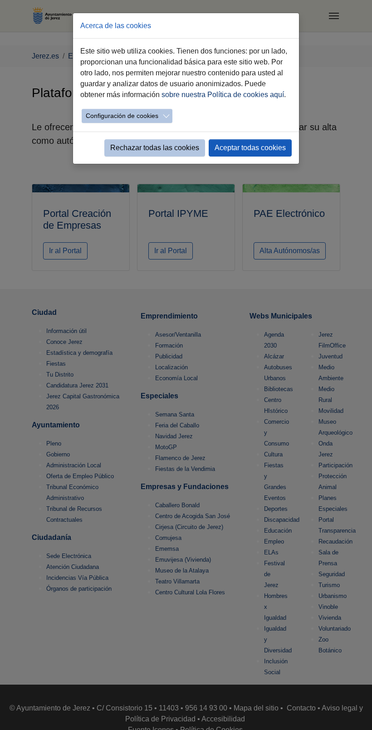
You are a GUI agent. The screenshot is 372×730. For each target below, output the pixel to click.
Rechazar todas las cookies (154, 148)
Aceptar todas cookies (250, 148)
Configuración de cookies (122, 115)
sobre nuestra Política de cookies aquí (223, 94)
